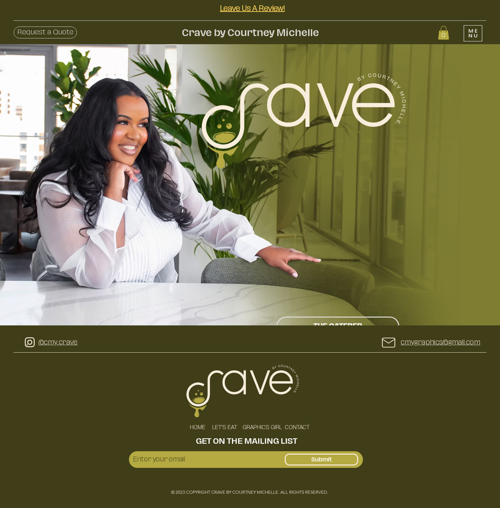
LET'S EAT (224, 427)
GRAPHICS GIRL (261, 427)
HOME (197, 427)
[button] (45, 32)
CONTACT (297, 427)
